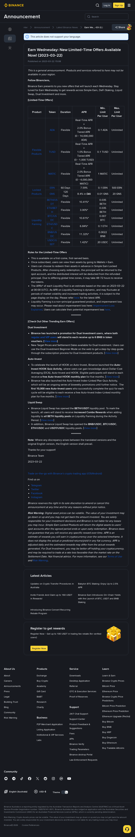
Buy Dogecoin (109, 737)
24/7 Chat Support (78, 713)
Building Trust (11, 701)
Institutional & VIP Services (50, 734)
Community (9, 712)
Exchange (42, 675)
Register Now (39, 648)
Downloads (75, 675)
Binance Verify (76, 744)
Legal (6, 696)
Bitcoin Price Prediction (114, 705)
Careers (8, 680)
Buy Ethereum (109, 742)
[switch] (64, 792)
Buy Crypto (42, 680)
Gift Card (41, 691)
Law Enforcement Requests (83, 759)
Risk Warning (10, 717)
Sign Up (119, 5)
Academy (41, 686)
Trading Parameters (79, 749)
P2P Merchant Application (50, 724)
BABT (39, 696)
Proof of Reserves (78, 696)
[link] (10, 29)
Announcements (12, 686)
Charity (40, 707)
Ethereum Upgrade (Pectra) (116, 716)
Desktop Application (79, 680)
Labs (39, 740)
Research (41, 701)
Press (7, 691)
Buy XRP (106, 732)
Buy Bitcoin (108, 721)
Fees (72, 733)
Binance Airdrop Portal (80, 754)
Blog (6, 707)
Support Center (77, 718)
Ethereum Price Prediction (115, 711)
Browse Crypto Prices (113, 680)
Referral (73, 686)
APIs (71, 738)
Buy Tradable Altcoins (113, 747)
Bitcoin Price (108, 686)
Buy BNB (106, 726)
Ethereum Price (110, 691)
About (7, 675)
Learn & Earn (108, 675)
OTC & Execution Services (82, 691)
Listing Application (46, 729)
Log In (107, 5)
